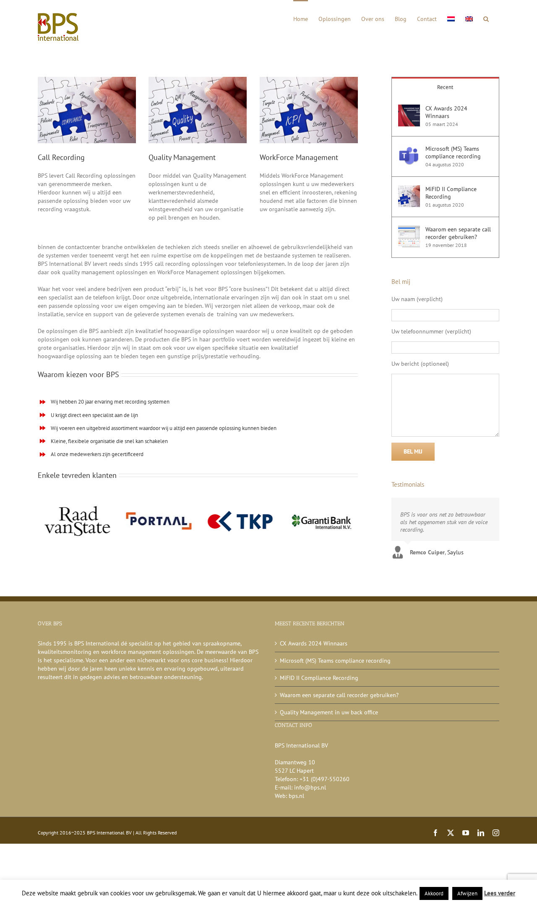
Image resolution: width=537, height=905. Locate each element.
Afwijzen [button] (467, 893)
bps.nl (296, 796)
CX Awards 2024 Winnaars (446, 112)
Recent (445, 87)
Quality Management (182, 157)
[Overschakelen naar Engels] (469, 18)
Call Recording (61, 157)
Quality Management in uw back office (329, 712)
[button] (486, 18)
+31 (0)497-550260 (324, 779)
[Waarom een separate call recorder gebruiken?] (409, 229)
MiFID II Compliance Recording (451, 192)
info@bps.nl (310, 787)
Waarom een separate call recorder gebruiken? (458, 233)
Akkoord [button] (434, 893)
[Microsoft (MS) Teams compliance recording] (409, 149)
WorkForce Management (299, 157)
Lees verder (499, 893)
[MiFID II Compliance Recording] (409, 189)
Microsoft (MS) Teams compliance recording (453, 152)
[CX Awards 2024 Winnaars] (409, 109)
